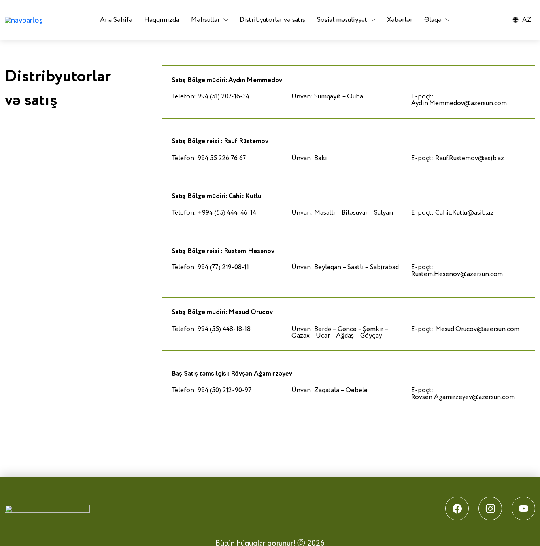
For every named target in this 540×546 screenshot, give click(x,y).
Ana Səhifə (116, 20)
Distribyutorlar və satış (272, 20)
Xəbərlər (399, 20)
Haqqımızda (161, 20)
